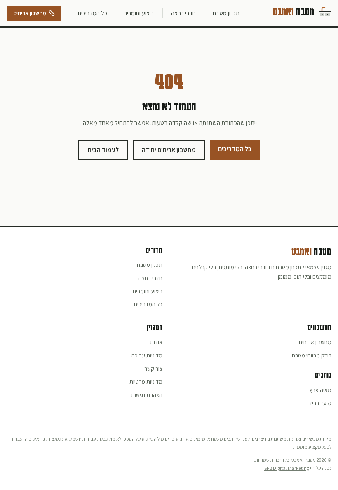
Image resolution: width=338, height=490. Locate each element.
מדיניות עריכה (146, 355)
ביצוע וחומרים (139, 13)
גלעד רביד (320, 403)
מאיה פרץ (320, 390)
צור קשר (153, 368)
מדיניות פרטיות (145, 381)
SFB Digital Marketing (286, 468)
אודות (156, 342)
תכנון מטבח (226, 13)
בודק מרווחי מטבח (311, 355)
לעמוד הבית (103, 149)
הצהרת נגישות (146, 395)
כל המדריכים (92, 13)
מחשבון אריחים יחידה (169, 149)
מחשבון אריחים (29, 13)
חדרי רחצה (183, 13)
